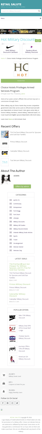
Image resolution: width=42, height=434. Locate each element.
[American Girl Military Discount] (13, 359)
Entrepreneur (17, 207)
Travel (15, 240)
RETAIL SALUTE (11, 4)
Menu (2, 18)
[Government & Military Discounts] (1, 410)
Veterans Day (17, 250)
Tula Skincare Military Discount (20, 160)
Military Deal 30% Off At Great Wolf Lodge (25, 328)
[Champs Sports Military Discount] (13, 339)
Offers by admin (22, 186)
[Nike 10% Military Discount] (13, 318)
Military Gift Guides (19, 225)
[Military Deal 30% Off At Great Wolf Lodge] (13, 328)
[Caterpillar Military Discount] (5, 153)
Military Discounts (19, 222)
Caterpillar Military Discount (19, 151)
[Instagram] (12, 403)
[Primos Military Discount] (5, 143)
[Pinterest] (8, 403)
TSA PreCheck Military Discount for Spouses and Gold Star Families (25, 133)
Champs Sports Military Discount (24, 337)
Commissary (17, 204)
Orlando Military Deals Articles (22, 232)
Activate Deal (21, 81)
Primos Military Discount (18, 142)
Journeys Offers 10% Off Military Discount (24, 348)
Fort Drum (16, 214)
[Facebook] (3, 403)
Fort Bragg (16, 211)
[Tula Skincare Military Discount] (5, 162)
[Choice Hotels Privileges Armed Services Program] (21, 69)
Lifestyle (16, 218)
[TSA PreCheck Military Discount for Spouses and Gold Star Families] (5, 134)
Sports (15, 236)
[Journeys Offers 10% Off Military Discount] (13, 349)
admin (23, 94)
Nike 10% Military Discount (25, 316)
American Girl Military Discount (24, 358)
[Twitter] (17, 403)
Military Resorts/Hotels (20, 229)
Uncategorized (18, 243)
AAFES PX (16, 200)
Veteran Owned (18, 247)
